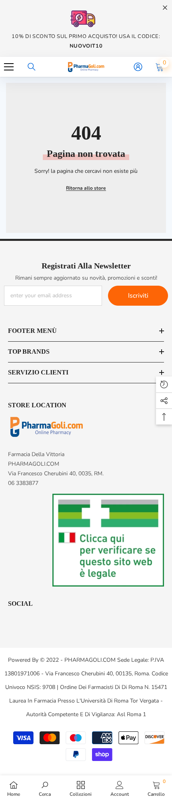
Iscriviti (138, 295)
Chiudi (165, 8)
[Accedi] (138, 67)
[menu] (9, 67)
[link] (45, 788)
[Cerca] (31, 67)
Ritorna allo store (86, 188)
